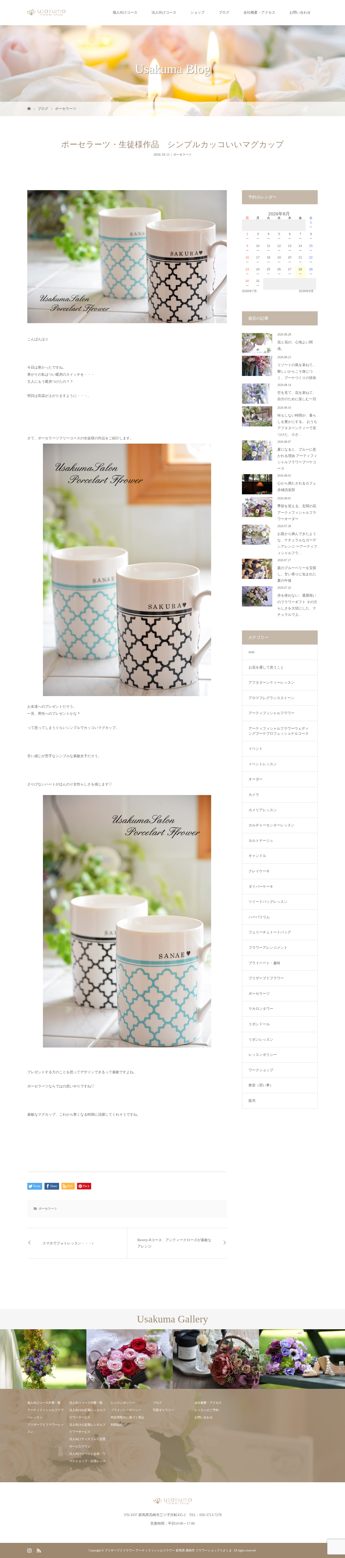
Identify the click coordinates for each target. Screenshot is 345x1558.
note (252, 652)
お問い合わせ (300, 12)
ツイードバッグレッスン (268, 902)
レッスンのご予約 (206, 1410)
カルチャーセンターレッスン (271, 825)
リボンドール (259, 1024)
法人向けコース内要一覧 (86, 1402)
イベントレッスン (263, 764)
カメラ (254, 795)
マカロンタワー (261, 1009)
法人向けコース (164, 12)
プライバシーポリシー (126, 1410)
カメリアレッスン (263, 810)
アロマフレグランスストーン (271, 698)
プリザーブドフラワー (266, 978)
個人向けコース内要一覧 (44, 1402)
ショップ (197, 12)
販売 (252, 1101)
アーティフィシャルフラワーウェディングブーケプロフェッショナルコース (279, 731)
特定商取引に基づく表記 (127, 1417)
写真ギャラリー (163, 1410)
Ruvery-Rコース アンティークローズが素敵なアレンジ (174, 1243)
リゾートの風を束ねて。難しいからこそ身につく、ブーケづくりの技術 (296, 371)
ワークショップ (261, 1070)
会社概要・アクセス (259, 12)
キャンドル (257, 856)
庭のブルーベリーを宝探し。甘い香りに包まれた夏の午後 (296, 574)
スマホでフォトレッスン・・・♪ (68, 1243)
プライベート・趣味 (264, 963)
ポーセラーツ (65, 109)
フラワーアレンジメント (268, 948)
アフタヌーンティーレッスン (271, 682)
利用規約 (117, 1424)
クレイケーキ (259, 871)
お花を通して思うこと (266, 667)
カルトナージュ (261, 840)
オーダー (256, 779)
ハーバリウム (259, 917)
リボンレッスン (261, 1039)
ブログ (224, 12)
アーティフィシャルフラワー (271, 713)
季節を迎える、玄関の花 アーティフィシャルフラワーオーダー (296, 512)
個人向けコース (125, 12)
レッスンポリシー (263, 1055)
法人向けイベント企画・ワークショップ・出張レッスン (87, 1461)
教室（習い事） (261, 1085)
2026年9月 (306, 291)
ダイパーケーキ (261, 886)
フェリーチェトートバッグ (270, 932)
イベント (256, 749)
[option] (43, 1359)
